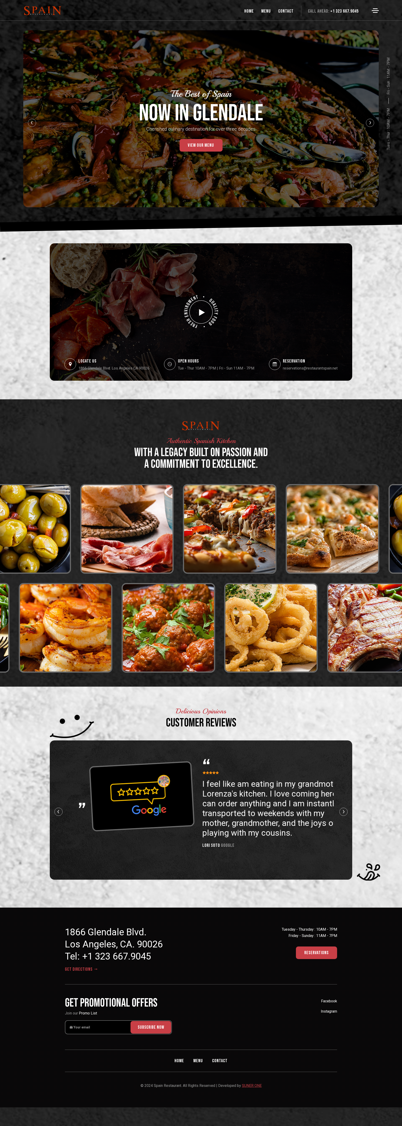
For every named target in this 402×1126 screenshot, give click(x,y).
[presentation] (32, 123)
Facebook (329, 1001)
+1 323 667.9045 (333, 11)
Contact (286, 11)
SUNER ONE (252, 1085)
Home (249, 11)
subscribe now (151, 1027)
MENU (266, 11)
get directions (79, 969)
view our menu (201, 145)
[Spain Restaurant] (201, 312)
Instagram (329, 1011)
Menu (198, 1061)
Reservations (316, 953)
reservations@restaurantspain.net (310, 368)
